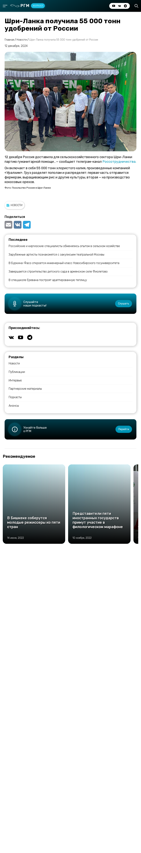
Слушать (123, 303)
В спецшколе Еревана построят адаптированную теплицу (48, 280)
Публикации (17, 372)
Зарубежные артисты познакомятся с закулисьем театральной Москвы (56, 254)
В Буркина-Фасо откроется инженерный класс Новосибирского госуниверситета (64, 263)
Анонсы (14, 405)
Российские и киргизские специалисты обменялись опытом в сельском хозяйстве (64, 246)
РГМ (31, 5)
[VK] (17, 225)
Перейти (123, 429)
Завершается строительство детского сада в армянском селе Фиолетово (58, 271)
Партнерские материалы (25, 388)
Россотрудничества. (119, 162)
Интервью (15, 380)
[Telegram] (26, 225)
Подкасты (15, 397)
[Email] (9, 225)
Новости (16, 205)
